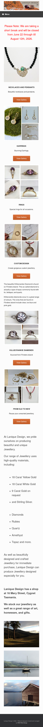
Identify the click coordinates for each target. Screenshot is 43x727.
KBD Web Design (22, 723)
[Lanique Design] (21, 5)
